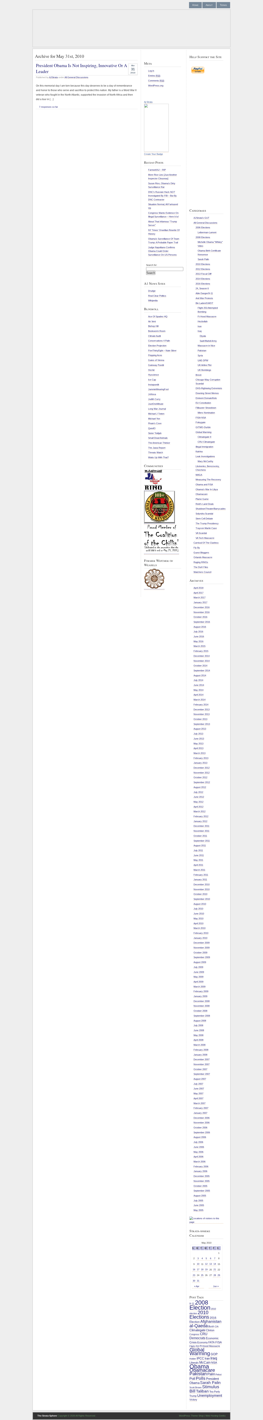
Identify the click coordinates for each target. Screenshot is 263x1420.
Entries (154, 75)
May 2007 (198, 1093)
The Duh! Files (201, 567)
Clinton (210, 1330)
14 (214, 1264)
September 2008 (202, 1015)
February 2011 (201, 875)
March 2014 (199, 699)
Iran (200, 326)
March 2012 (199, 811)
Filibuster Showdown (206, 408)
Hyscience (153, 375)
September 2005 (202, 1190)
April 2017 (198, 593)
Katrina (199, 451)
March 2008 (199, 1045)
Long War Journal (157, 409)
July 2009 (198, 967)
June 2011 (199, 855)
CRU (203, 1334)
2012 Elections (203, 269)
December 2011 (201, 826)
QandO (152, 428)
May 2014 (198, 690)
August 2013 (200, 729)
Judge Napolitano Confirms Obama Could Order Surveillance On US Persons (162, 251)
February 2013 (201, 758)
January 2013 (200, 763)
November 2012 (202, 772)
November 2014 (202, 661)
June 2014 (199, 685)
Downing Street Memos (207, 393)
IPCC (200, 1358)
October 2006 (200, 1127)
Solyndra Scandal (204, 513)
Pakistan (202, 350)
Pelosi (218, 1374)
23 (194, 1275)
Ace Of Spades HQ (157, 316)
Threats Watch (155, 452)
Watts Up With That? (158, 457)
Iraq (200, 331)
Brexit (198, 375)
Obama (199, 1366)
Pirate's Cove (154, 423)
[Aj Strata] (156, 151)
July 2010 (198, 908)
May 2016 (198, 641)
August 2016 (200, 627)
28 (214, 1275)
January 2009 (200, 996)
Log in (151, 71)
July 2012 (198, 792)
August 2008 (200, 1020)
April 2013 (198, 748)
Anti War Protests (204, 298)
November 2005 (202, 1181)
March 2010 (199, 928)
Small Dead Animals (158, 438)
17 (198, 1269)
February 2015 (201, 651)
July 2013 (198, 733)
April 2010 (198, 923)
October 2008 (200, 1011)
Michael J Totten (156, 413)
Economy (202, 1342)
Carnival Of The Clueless (206, 542)
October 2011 (200, 836)
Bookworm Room (156, 331)
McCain (205, 1362)
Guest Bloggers (201, 552)
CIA (216, 1326)
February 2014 (201, 704)
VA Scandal (201, 533)
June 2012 (199, 797)
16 (194, 1269)
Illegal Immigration (204, 447)
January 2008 (200, 1054)
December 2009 (202, 942)
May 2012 (198, 802)
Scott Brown (195, 1387)
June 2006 (199, 1147)
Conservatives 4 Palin (159, 340)
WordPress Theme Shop (191, 1415)
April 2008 (198, 1040)
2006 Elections (203, 227)
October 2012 (200, 777)
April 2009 (198, 981)
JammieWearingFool (158, 389)
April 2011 (198, 865)
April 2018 (198, 588)
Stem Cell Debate (204, 518)
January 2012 (200, 821)
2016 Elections (203, 283)
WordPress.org (155, 85)
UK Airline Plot (204, 365)
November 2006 (202, 1122)
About (209, 5)
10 (198, 1264)
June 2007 (199, 1088)
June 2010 (199, 913)
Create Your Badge (153, 154)
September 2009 (202, 957)
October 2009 (200, 952)
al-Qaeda (198, 1325)
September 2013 (202, 724)
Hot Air (151, 370)
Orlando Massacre (203, 557)
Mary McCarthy (205, 461)
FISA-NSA (201, 417)
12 (206, 1264)
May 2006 (198, 1152)
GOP (214, 1354)
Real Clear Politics (157, 296)
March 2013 (199, 753)
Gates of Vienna (156, 360)
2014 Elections (203, 279)
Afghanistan (210, 1321)
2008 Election (199, 1305)
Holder (192, 1358)
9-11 (191, 1303)
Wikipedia (153, 300)
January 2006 (200, 1171)
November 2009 (202, 947)
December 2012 (202, 768)
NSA (214, 1362)
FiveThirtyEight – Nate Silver (162, 350)
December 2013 (202, 709)
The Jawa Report (156, 448)
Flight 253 (194, 1346)
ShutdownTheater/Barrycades (211, 508)
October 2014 (200, 665)
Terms (223, 5)
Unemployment (209, 1395)
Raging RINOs (201, 562)
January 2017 (200, 602)
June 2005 (199, 1205)
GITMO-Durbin (203, 427)
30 (194, 1280)
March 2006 (199, 1161)
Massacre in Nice (206, 345)
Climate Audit (154, 336)
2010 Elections (203, 264)
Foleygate (200, 422)
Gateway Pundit (156, 365)
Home (195, 5)
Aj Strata (148, 102)
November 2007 (202, 1064)
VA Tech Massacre (205, 538)
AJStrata (53, 77)
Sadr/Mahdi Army (208, 341)
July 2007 (198, 1084)
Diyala (203, 336)
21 (214, 1269)
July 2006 (198, 1142)
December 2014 (202, 656)
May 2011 (198, 860)
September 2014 (202, 670)
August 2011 (200, 845)
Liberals (194, 1362)
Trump (193, 1396)
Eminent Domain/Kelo (206, 398)
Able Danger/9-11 (204, 293)
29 (219, 1275)
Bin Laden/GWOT (204, 303)
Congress (194, 1334)
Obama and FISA (204, 484)
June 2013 (199, 738)
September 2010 (202, 899)
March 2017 (199, 597)
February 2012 (201, 816)
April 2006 (198, 1156)
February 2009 (201, 991)
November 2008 (202, 1006)
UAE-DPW (203, 360)
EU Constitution (203, 403)
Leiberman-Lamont (207, 232)
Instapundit (153, 384)
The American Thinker (159, 443)
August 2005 (200, 1195)
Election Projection (157, 345)
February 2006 (201, 1166)
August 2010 (200, 904)
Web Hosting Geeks (215, 1415)
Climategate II (204, 437)
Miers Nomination (206, 412)
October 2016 (200, 617)
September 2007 (202, 1074)
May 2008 (198, 1035)
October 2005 (200, 1186)
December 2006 (202, 1118)
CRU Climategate (206, 442)
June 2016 (199, 636)
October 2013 (200, 719)
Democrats (197, 1338)
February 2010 (201, 933)
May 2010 (198, 918)
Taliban (202, 1391)
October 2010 (200, 894)
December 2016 (202, 607)
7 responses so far (48, 107)
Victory (193, 1399)
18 (202, 1269)
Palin (211, 1374)
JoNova (152, 394)
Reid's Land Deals (205, 504)
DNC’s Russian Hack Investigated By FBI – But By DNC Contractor (162, 196)
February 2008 (201, 1050)
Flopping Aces (155, 355)
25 (202, 1275)
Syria (200, 355)
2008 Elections (203, 237)
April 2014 (198, 694)
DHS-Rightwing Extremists (209, 388)
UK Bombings (204, 370)
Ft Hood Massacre (207, 316)
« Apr (196, 1286)
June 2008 (199, 1030)
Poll (192, 1379)
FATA (211, 1342)
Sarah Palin (203, 259)
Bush (211, 1326)
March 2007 (199, 1103)
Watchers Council (202, 572)
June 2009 (199, 972)
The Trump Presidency (207, 523)
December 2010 (202, 884)
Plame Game (202, 499)
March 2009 (199, 986)
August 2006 (200, 1137)
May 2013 (198, 743)
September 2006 (202, 1132)
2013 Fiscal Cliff (203, 274)
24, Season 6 (202, 288)
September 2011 (202, 841)
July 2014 (198, 680)
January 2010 (200, 938)
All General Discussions (76, 77)
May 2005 (198, 1210)
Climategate (197, 1330)
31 (198, 1280)
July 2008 (198, 1025)
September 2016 (202, 622)
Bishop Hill (153, 326)
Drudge (152, 291)
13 (210, 1264)
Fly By (197, 547)
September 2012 (202, 782)
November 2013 (202, 714)
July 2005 (198, 1200)
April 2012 (198, 806)
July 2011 (198, 850)
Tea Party (214, 1391)
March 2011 (199, 870)
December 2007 (202, 1059)
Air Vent (152, 321)
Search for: (151, 265)
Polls (200, 1378)
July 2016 (198, 631)
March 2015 (199, 646)
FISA (218, 1342)
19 (206, 1269)
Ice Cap (152, 379)
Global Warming (203, 432)
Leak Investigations (205, 456)
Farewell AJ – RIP (157, 170)
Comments (156, 80)
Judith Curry (154, 399)
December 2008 (202, 1001)
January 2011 (200, 879)
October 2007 (200, 1069)
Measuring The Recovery (208, 479)
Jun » (216, 1286)
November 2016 (202, 612)
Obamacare (202, 494)
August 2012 (200, 787)
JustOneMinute (155, 404)
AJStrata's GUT (201, 218)
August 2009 (200, 962)
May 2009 (198, 977)
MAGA (199, 475)
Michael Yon (154, 418)
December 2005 (202, 1176)
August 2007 (200, 1079)
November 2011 (201, 831)
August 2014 (200, 675)
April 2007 (198, 1098)
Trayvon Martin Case (206, 528)
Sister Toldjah (154, 433)
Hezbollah (203, 321)
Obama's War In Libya (207, 489)
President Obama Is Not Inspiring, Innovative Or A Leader (81, 68)
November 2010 (202, 889)
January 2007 (200, 1113)
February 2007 (201, 1108)
